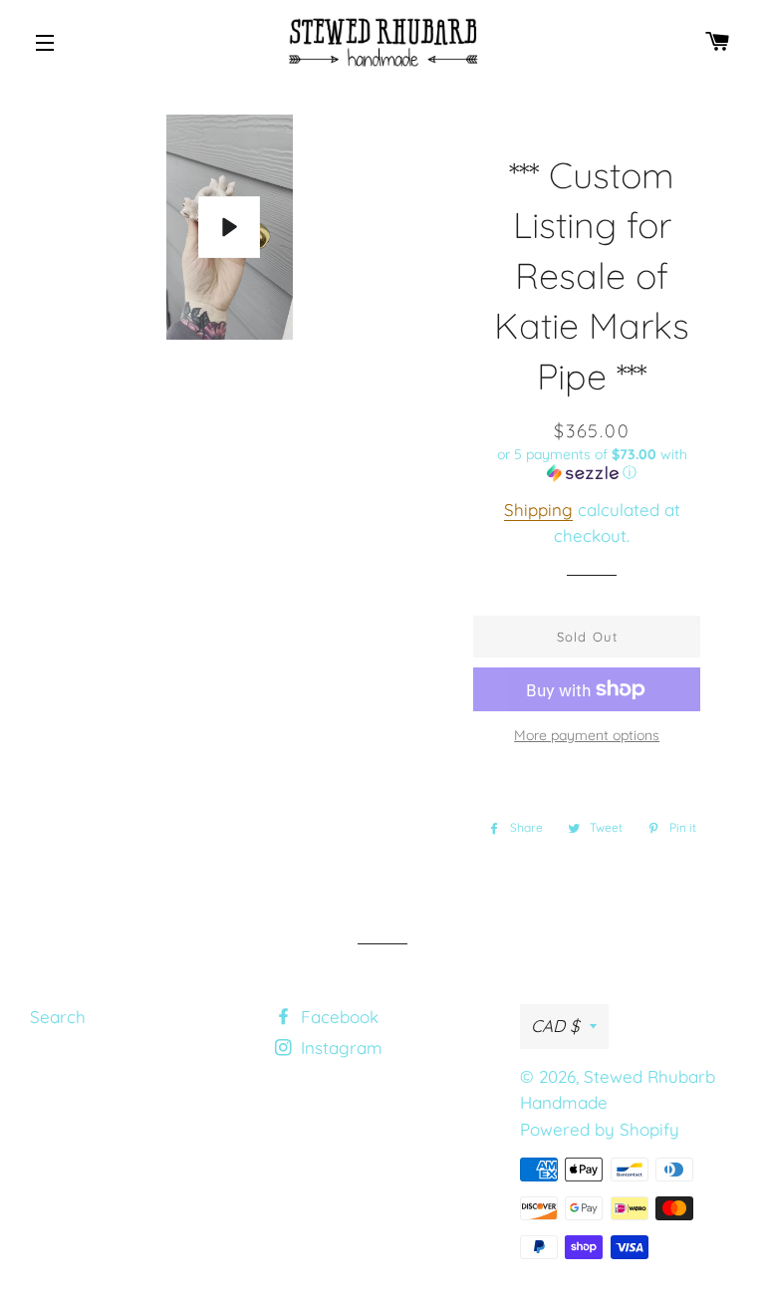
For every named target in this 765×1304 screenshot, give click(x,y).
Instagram (339, 1047)
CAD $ (555, 1025)
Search (58, 1016)
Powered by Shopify (599, 1129)
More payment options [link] (586, 735)
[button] (591, 463)
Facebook (337, 1016)
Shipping (538, 509)
